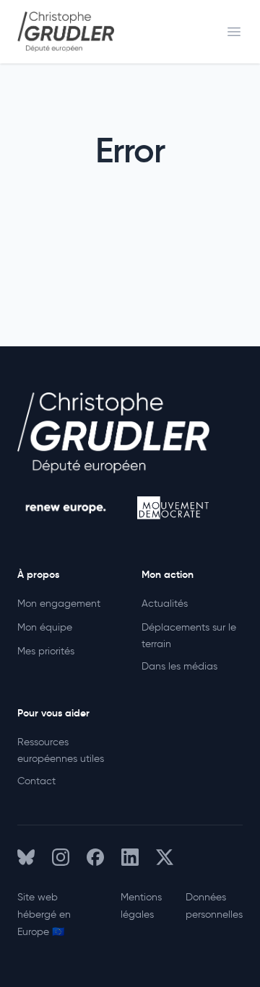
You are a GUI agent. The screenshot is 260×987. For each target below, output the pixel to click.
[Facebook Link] (95, 857)
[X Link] (164, 857)
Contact (36, 781)
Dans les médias (179, 666)
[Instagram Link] (60, 857)
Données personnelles (214, 906)
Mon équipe (44, 627)
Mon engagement (58, 603)
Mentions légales (141, 906)
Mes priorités (45, 651)
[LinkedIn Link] (130, 857)
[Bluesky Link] (26, 857)
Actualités (165, 603)
